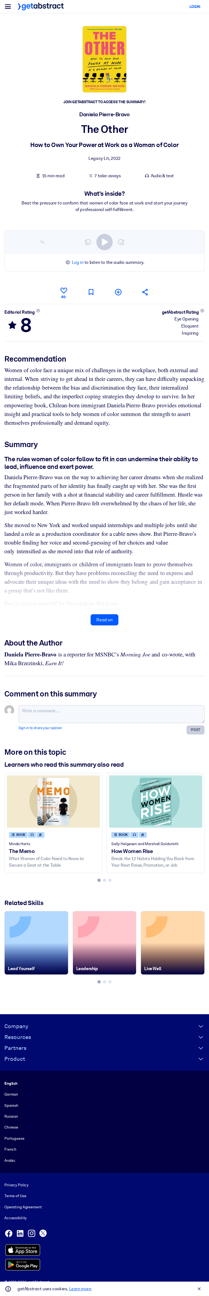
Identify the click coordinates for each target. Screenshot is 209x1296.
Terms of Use (15, 1196)
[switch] (104, 242)
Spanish (11, 1105)
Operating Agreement (23, 1207)
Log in (78, 262)
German (11, 1094)
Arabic (10, 1160)
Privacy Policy (16, 1185)
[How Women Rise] (155, 801)
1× (42, 241)
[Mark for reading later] (90, 292)
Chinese (11, 1127)
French (10, 1149)
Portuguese (14, 1138)
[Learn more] (38, 310)
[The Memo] (53, 801)
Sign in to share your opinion (40, 728)
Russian (11, 1116)
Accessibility (15, 1218)
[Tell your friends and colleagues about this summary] (145, 292)
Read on (104, 619)
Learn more (80, 1288)
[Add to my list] (118, 292)
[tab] (99, 880)
